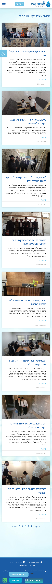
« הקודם (37, 526)
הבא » (14, 526)
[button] (3, 53)
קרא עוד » (42, 79)
